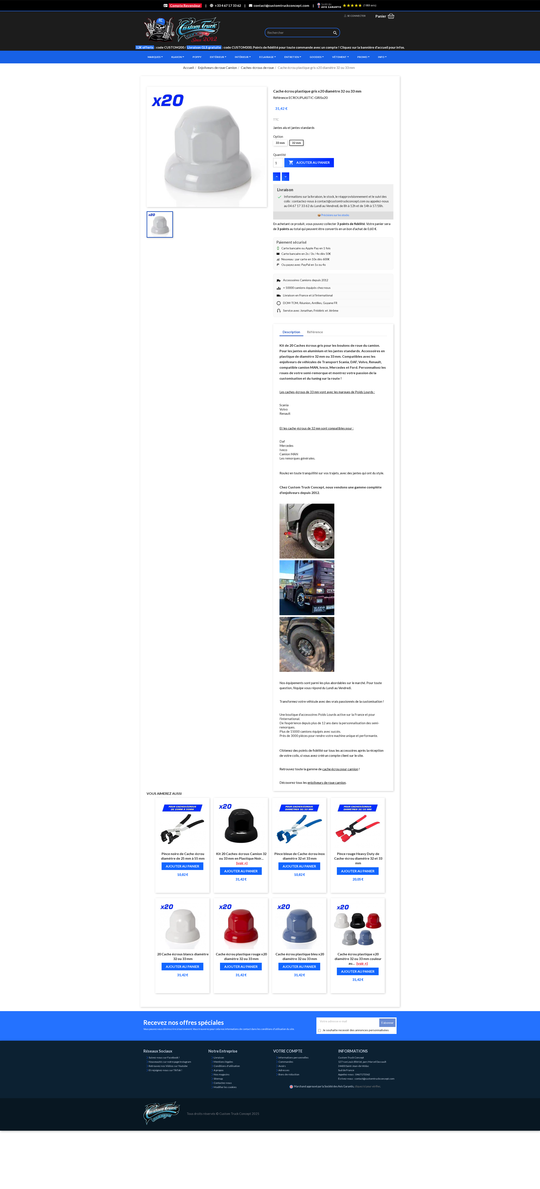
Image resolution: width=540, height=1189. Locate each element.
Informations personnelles (293, 1057)
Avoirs (282, 1066)
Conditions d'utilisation (227, 1066)
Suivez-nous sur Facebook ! (164, 1057)
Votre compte (287, 1051)
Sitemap (218, 1078)
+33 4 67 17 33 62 (228, 5)
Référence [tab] (315, 332)
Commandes (285, 1061)
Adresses (283, 1070)
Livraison (219, 1057)
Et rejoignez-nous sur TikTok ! (165, 1070)
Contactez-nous (223, 1082)
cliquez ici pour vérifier (367, 1086)
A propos (219, 1070)
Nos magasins (222, 1074)
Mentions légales (223, 1061)
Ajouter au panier (309, 162)
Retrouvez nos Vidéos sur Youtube (168, 1066)
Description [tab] (291, 332)
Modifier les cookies (225, 1087)
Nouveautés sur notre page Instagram (170, 1061)
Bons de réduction (288, 1074)
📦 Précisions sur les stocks (333, 215)
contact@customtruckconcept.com (281, 5)
